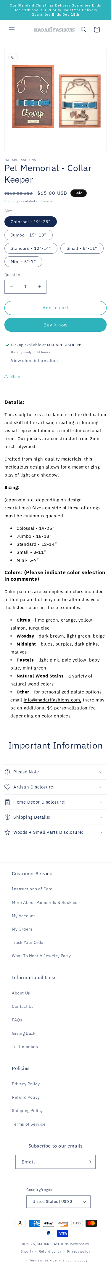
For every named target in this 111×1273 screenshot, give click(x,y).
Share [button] (16, 376)
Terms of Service (29, 1124)
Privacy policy (78, 1251)
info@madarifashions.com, (52, 700)
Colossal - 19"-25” (31, 221)
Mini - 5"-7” (23, 261)
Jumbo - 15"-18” (28, 235)
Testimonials (25, 1046)
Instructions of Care (32, 888)
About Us (21, 993)
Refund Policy (26, 1097)
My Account (23, 915)
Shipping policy (75, 1260)
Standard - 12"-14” (31, 248)
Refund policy (50, 1251)
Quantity (12, 274)
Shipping (11, 201)
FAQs (17, 1020)
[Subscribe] (88, 1162)
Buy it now (56, 325)
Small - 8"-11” (82, 248)
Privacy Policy (26, 1084)
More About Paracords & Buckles (45, 902)
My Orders (22, 929)
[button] (11, 29)
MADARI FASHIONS (53, 1244)
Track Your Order (28, 942)
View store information (34, 360)
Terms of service (43, 1260)
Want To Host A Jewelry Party (41, 955)
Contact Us (23, 1006)
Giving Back (24, 1033)
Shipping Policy (27, 1110)
